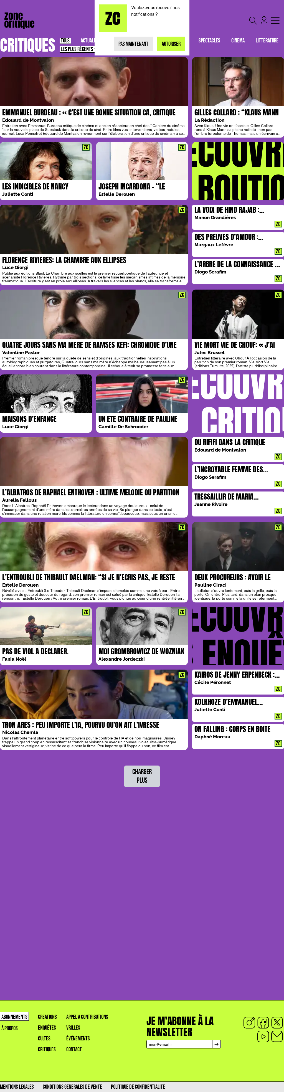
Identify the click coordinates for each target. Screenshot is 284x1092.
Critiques (47, 1049)
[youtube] (263, 1036)
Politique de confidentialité (138, 1087)
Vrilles (73, 1028)
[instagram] (249, 1023)
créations (47, 1017)
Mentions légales (17, 1087)
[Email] (277, 1036)
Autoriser (171, 43)
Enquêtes (47, 1028)
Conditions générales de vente (72, 1087)
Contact (74, 1049)
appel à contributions (87, 1017)
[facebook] (263, 1023)
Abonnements (14, 1017)
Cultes (44, 1038)
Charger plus (142, 776)
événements (78, 1038)
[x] (277, 1023)
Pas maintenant (133, 43)
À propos (9, 1028)
